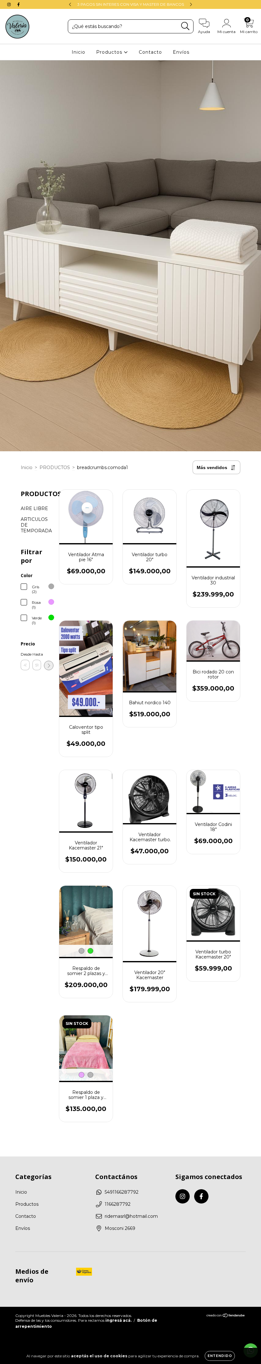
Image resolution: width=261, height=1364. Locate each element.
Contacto (150, 52)
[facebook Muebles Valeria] (18, 4)
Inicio (78, 52)
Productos (110, 52)
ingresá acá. (118, 1320)
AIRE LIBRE (34, 508)
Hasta (36, 654)
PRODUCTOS (54, 467)
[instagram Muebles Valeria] (9, 4)
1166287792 (117, 1204)
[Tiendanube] (226, 1316)
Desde (25, 654)
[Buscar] (185, 26)
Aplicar (48, 665)
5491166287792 (121, 1192)
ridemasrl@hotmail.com (131, 1216)
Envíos (181, 52)
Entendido (220, 1356)
